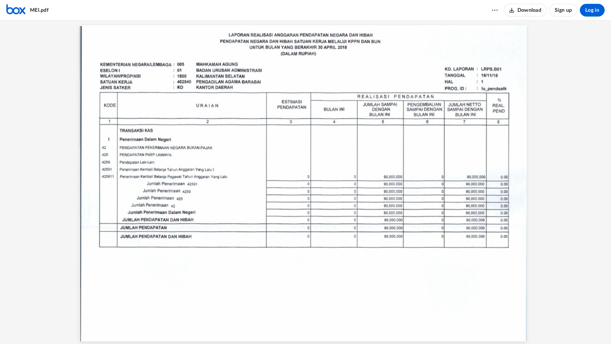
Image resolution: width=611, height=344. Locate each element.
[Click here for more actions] (494, 10)
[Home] (15, 10)
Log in (592, 10)
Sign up (563, 10)
